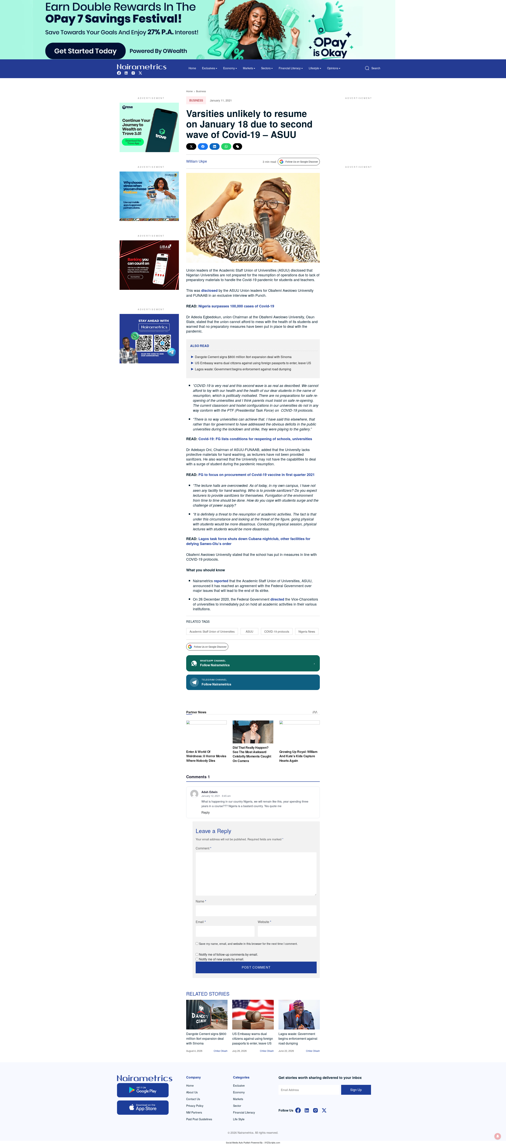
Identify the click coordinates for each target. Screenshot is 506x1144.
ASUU (249, 631)
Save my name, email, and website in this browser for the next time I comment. (248, 944)
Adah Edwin (209, 792)
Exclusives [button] (208, 68)
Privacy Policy (194, 1106)
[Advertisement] (356, 127)
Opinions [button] (332, 68)
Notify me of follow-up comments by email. (228, 954)
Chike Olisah (221, 1050)
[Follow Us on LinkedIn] (307, 1110)
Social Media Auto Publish (238, 1142)
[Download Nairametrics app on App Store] (143, 1107)
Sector (237, 1106)
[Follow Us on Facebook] (298, 1110)
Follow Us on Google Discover (301, 161)
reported (221, 580)
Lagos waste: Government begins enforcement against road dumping (243, 369)
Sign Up (356, 1089)
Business (201, 91)
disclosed (209, 290)
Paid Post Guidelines (199, 1119)
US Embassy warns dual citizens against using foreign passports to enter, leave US (253, 363)
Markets (238, 1099)
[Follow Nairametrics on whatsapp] (149, 338)
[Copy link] (237, 146)
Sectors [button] (266, 68)
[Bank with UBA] (149, 265)
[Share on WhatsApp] (226, 146)
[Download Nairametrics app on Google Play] (143, 1090)
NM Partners (194, 1112)
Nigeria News (306, 631)
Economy (239, 1092)
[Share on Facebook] (203, 146)
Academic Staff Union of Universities (212, 631)
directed (277, 599)
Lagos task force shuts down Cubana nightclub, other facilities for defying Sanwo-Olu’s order (248, 541)
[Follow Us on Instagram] (315, 1110)
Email (201, 921)
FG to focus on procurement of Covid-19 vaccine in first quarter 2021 (256, 474)
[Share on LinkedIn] (215, 146)
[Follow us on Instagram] (133, 72)
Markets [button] (248, 68)
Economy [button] (229, 68)
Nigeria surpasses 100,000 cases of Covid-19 (236, 306)
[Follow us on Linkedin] (126, 72)
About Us (192, 1092)
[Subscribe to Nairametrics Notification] (498, 1136)
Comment (203, 848)
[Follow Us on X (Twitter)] (324, 1110)
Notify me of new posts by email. (221, 959)
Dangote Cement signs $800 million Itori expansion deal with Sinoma (243, 356)
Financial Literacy (244, 1112)
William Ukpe (196, 161)
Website (264, 921)
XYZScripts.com (272, 1142)
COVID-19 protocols (276, 631)
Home (192, 68)
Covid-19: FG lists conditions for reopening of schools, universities (255, 438)
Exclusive (239, 1085)
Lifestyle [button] (314, 68)
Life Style (239, 1119)
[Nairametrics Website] (141, 66)
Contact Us (193, 1099)
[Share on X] (191, 146)
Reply (205, 812)
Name (201, 901)
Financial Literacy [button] (290, 68)
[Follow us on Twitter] (140, 72)
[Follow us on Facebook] (119, 72)
